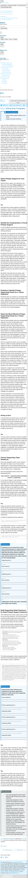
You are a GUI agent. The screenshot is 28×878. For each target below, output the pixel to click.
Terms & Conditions (5, 871)
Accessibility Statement (14, 871)
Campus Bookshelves (16, 105)
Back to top (3, 846)
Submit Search (4, 28)
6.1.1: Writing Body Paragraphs (7, 838)
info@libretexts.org (15, 872)
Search (2, 876)
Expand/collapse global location (26, 105)
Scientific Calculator (7, 72)
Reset (2, 37)
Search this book (3, 24)
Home (6, 105)
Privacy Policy (22, 870)
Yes (3, 857)
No (7, 857)
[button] (5, 81)
